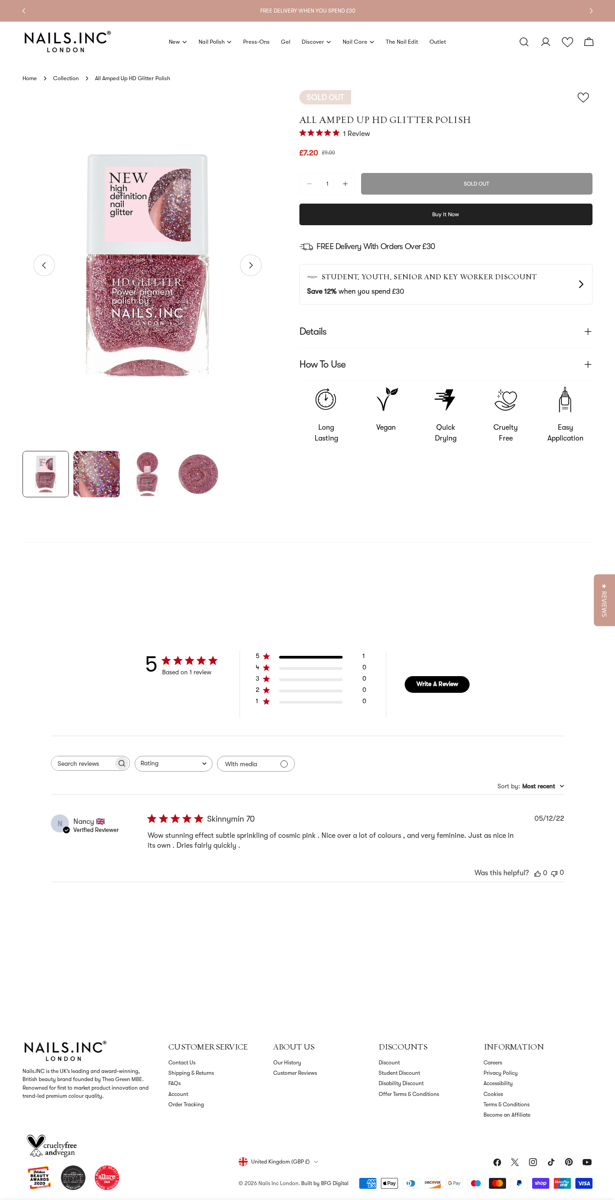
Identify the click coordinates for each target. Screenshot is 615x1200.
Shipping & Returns (191, 1073)
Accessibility (498, 1083)
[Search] (524, 42)
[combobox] (174, 764)
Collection (66, 78)
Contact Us (181, 1062)
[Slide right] (251, 265)
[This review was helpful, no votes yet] (537, 873)
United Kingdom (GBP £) (280, 1162)
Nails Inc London (278, 1183)
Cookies (493, 1094)
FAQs (174, 1083)
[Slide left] (44, 265)
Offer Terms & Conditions (409, 1094)
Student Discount (399, 1073)
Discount (389, 1062)
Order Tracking (186, 1104)
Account (178, 1094)
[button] (567, 42)
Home (30, 78)
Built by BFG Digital (324, 1183)
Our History (287, 1062)
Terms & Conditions (506, 1104)
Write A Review (437, 683)
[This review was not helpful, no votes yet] (554, 872)
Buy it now (445, 214)
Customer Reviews (295, 1073)
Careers (493, 1062)
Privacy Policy (501, 1073)
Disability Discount (401, 1083)
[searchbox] (82, 763)
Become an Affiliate (507, 1115)
